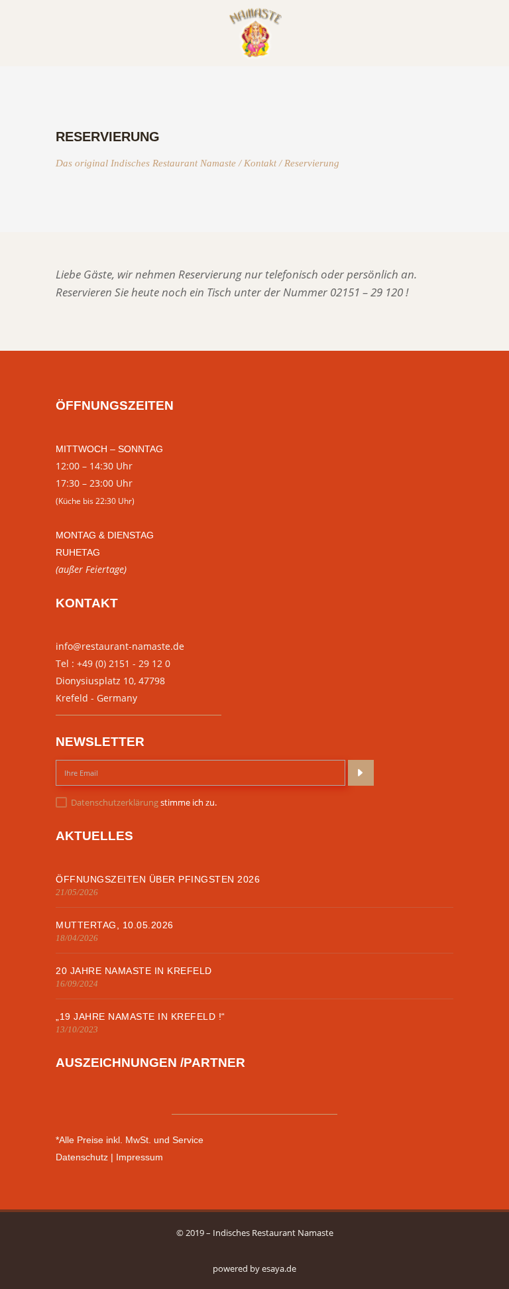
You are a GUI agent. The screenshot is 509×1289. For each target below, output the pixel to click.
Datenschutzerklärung (114, 802)
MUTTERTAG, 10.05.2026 (115, 925)
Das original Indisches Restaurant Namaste (146, 163)
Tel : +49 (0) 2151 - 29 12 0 (113, 663)
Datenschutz (82, 1157)
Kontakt (260, 163)
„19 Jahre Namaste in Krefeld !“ (140, 1016)
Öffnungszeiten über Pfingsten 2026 (158, 879)
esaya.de (279, 1268)
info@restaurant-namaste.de (120, 646)
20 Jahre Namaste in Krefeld (134, 970)
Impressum (139, 1157)
